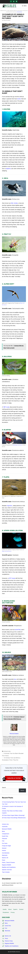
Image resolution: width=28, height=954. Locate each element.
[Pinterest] (16, 1)
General (4, 848)
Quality (5, 909)
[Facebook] (11, 1)
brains (19, 98)
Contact (21, 909)
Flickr (21, 303)
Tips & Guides (6, 872)
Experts (15, 909)
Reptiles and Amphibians (9, 867)
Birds (3, 831)
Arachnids (5, 826)
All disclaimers (19, 11)
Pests (3, 860)
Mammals (4, 855)
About (10, 909)
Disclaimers (6, 912)
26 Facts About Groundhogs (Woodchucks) (14, 817)
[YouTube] (14, 1)
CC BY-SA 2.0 (8, 551)
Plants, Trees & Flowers (8, 862)
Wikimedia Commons (17, 445)
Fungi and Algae (6, 845)
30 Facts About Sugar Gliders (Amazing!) (13, 815)
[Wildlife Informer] (9, 5)
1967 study (6, 407)
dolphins (8, 168)
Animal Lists (7, 751)
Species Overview (7, 869)
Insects (4, 850)
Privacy (13, 912)
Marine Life (5, 857)
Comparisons (5, 833)
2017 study (12, 578)
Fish (3, 841)
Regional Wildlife (6, 865)
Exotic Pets (5, 836)
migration (9, 505)
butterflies (18, 629)
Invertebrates (5, 853)
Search (4, 787)
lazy (15, 679)
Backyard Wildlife (6, 829)
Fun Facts (4, 843)
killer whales (14, 203)
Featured (4, 838)
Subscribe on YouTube (14, 778)
